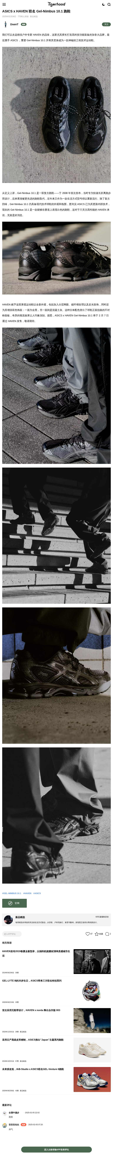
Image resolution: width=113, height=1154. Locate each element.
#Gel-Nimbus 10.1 (11, 893)
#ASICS (37, 893)
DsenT (14, 24)
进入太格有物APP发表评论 (56, 1149)
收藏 (101, 934)
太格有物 (56, 4)
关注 (106, 24)
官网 (17, 903)
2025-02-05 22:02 (32, 1113)
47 (91, 934)
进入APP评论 (10, 934)
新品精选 (34, 16)
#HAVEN (27, 893)
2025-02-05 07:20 (35, 1125)
